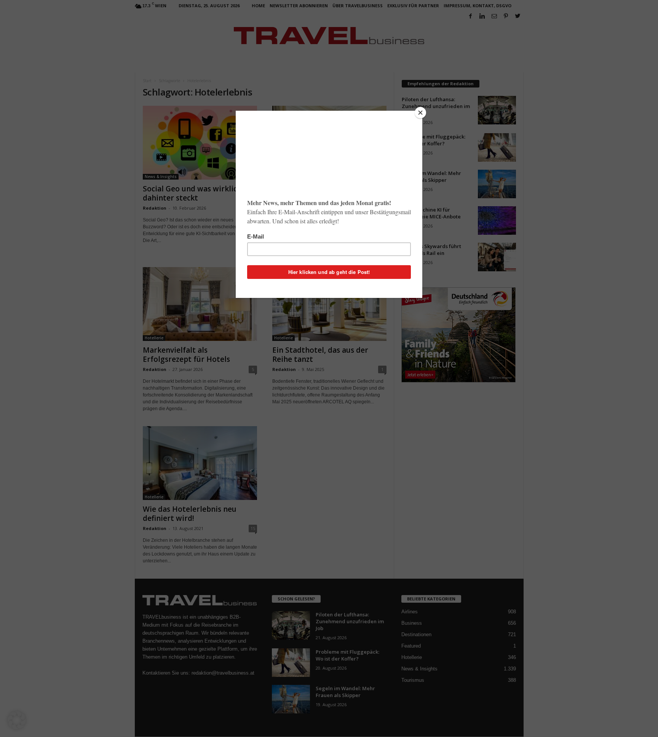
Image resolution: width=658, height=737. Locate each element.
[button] (17, 720)
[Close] (420, 112)
